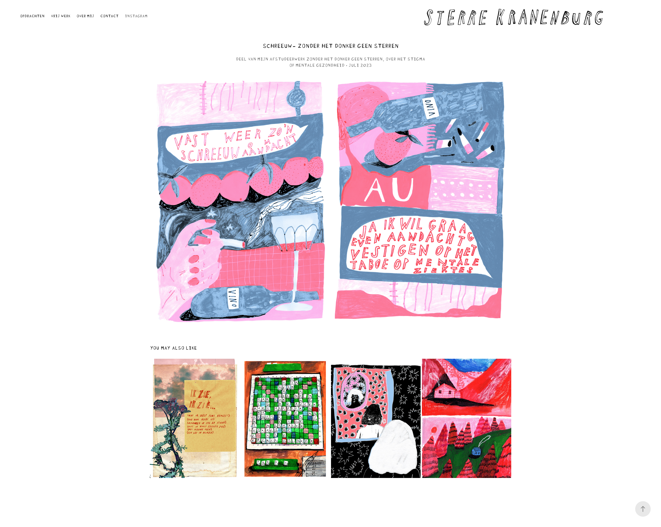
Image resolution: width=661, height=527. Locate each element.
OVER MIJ (85, 15)
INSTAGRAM (136, 15)
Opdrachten (32, 15)
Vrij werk (60, 15)
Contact (109, 15)
